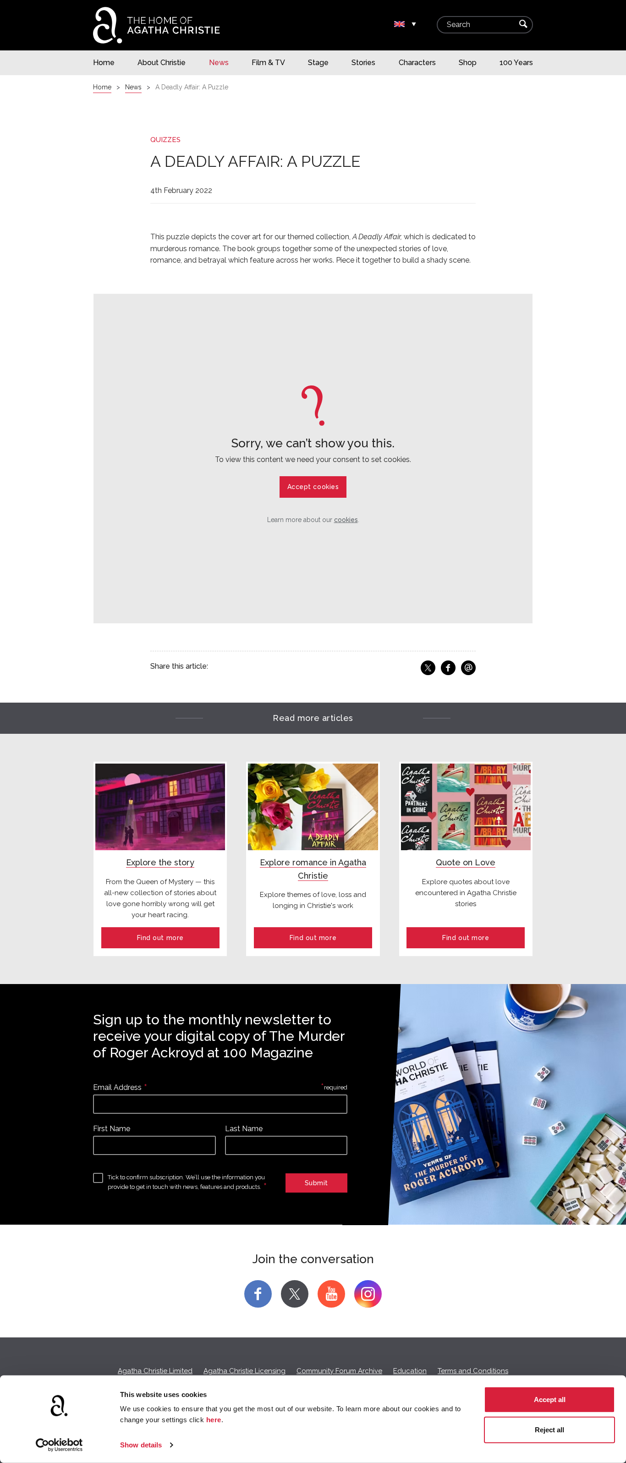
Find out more (160, 937)
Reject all (549, 1429)
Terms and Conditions (473, 1371)
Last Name (244, 1128)
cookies (346, 519)
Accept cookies (313, 486)
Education (410, 1371)
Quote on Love (465, 862)
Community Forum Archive (339, 1371)
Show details (141, 1445)
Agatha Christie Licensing (244, 1371)
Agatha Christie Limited (155, 1371)
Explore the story (160, 862)
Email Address (117, 1087)
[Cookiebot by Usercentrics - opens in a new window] (59, 1445)
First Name (111, 1128)
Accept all (550, 1399)
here (213, 1420)
